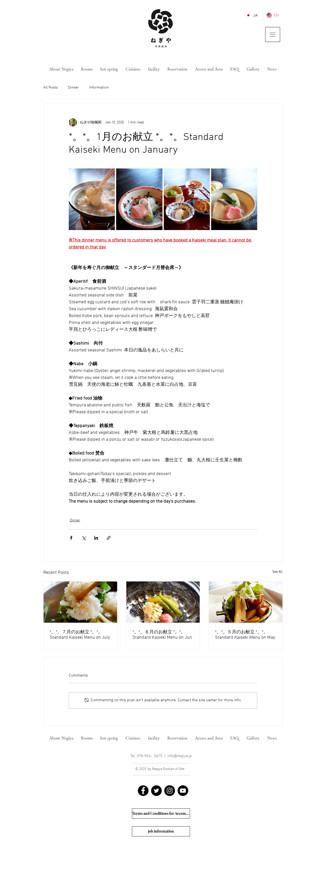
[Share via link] (108, 537)
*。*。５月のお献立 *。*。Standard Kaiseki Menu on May (245, 635)
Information (99, 87)
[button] (272, 34)
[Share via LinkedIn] (96, 537)
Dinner (73, 87)
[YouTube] (183, 790)
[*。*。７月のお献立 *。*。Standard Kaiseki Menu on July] (80, 602)
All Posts (50, 87)
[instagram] (169, 790)
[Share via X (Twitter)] (83, 537)
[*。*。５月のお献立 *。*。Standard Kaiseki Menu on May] (245, 602)
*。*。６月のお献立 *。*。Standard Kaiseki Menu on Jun (162, 635)
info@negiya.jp (179, 756)
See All (277, 572)
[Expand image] (92, 199)
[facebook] (143, 790)
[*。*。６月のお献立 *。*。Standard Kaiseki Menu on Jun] (163, 602)
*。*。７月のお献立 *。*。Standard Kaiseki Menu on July (80, 635)
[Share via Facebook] (71, 537)
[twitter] (156, 790)
